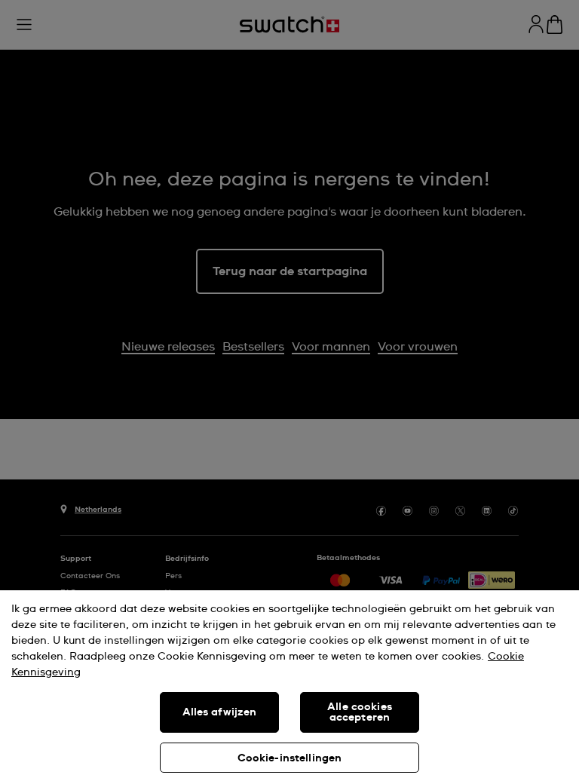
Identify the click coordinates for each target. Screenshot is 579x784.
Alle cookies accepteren (359, 712)
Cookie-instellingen (289, 758)
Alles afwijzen (219, 712)
